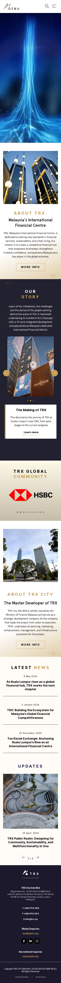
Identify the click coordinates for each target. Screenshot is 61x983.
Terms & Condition (22, 977)
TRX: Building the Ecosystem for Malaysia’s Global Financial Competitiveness (30, 713)
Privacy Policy (41, 977)
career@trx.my (30, 956)
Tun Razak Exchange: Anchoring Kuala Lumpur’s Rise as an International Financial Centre (30, 742)
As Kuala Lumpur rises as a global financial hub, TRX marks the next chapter (30, 685)
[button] (27, 404)
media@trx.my (30, 933)
